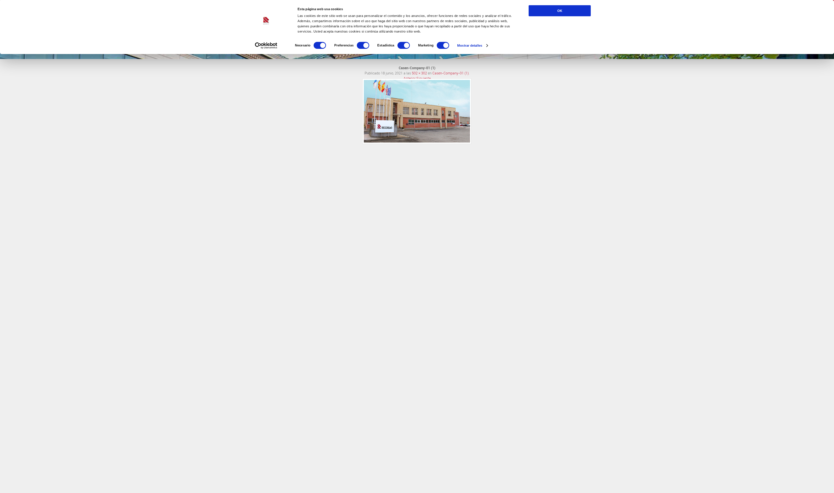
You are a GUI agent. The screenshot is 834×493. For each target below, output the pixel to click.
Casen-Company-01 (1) (450, 73)
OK (559, 11)
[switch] (363, 45)
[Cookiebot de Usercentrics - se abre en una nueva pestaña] (266, 45)
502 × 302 (419, 73)
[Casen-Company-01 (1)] (417, 143)
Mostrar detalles (469, 45)
